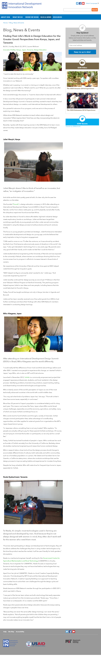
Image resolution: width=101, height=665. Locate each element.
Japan (24, 50)
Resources (57, 17)
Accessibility (20, 632)
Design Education (40, 50)
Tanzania (30, 50)
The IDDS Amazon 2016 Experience (80, 88)
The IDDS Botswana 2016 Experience (81, 110)
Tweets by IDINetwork (73, 126)
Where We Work (32, 17)
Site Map (11, 632)
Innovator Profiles (9, 50)
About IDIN (5, 17)
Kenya (18, 50)
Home (5, 23)
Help (5, 632)
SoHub (27, 377)
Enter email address (76, 45)
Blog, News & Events (16, 23)
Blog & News (46, 17)
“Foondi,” (16, 204)
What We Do (18, 17)
